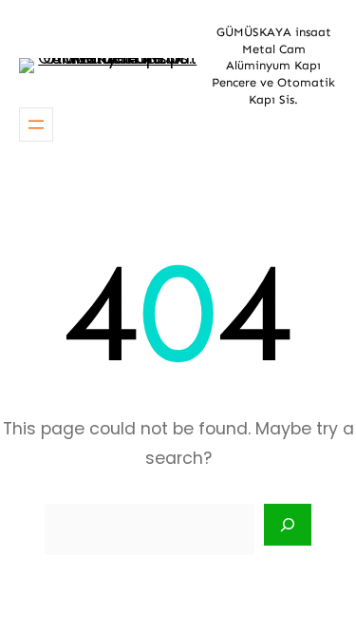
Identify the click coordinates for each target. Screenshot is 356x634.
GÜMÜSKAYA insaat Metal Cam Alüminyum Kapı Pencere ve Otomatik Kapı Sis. (273, 65)
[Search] (287, 525)
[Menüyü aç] (36, 124)
